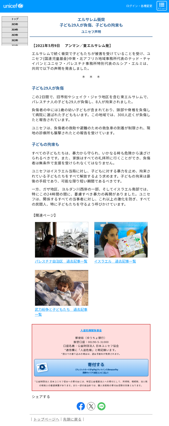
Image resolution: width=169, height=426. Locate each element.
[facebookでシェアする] (81, 406)
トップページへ (46, 419)
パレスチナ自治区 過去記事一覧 (61, 261)
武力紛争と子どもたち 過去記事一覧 (61, 312)
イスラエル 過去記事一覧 (115, 261)
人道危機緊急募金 (91, 330)
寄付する (96, 367)
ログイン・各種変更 (139, 6)
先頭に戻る (72, 419)
